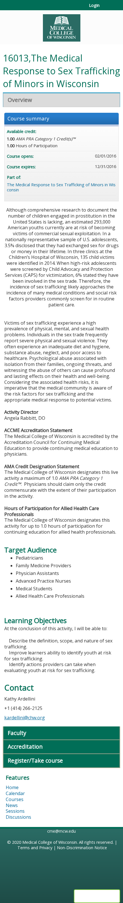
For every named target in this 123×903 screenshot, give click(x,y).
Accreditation (25, 746)
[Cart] (106, 8)
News (12, 805)
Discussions (18, 817)
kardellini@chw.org (24, 717)
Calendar (15, 793)
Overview (20, 100)
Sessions (15, 811)
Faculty (17, 733)
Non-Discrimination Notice (82, 847)
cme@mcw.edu (61, 831)
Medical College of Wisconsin (49, 842)
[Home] (61, 26)
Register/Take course (35, 760)
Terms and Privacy (34, 847)
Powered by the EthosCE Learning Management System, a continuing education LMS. (97, 896)
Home (12, 787)
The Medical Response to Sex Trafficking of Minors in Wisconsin (61, 187)
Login (94, 5)
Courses (14, 799)
